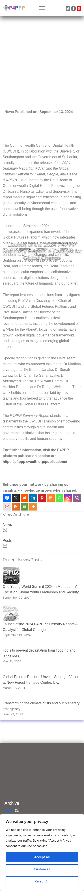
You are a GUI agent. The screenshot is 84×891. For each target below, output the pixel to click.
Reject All (42, 881)
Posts (7, 540)
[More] (33, 507)
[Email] (24, 507)
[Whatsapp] (59, 498)
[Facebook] (7, 498)
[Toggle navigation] (42, 8)
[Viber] (77, 498)
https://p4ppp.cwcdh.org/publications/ (35, 462)
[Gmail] (7, 507)
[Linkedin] (33, 498)
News (7, 524)
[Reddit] (24, 498)
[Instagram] (68, 498)
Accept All (42, 857)
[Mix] (51, 498)
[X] (16, 498)
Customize (42, 869)
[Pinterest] (42, 498)
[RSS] (16, 507)
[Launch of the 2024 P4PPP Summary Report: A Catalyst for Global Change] (11, 612)
